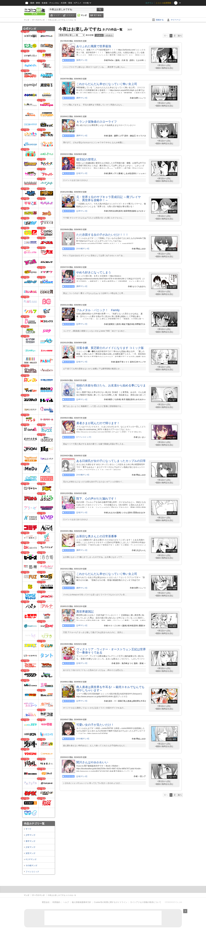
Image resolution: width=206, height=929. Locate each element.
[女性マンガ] (81, 60)
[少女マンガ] (81, 173)
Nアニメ (77, 3)
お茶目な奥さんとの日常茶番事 (96, 536)
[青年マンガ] (81, 98)
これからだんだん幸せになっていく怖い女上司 (106, 84)
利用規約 (56, 902)
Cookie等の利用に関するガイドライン (110, 902)
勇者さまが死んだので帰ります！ (98, 423)
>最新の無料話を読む (164, 68)
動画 (32, 3)
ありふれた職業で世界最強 (93, 46)
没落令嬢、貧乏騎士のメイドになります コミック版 (110, 347)
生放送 (44, 3)
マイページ (175, 20)
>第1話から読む (164, 65)
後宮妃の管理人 (86, 159)
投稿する (160, 20)
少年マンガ (30, 835)
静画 (38, 3)
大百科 (63, 3)
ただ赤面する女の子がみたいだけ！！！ (102, 234)
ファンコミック (32, 871)
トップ (56, 15)
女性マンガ (30, 853)
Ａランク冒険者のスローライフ (96, 121)
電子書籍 (97, 15)
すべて (28, 829)
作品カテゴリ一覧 (34, 823)
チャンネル (54, 3)
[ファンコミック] (83, 437)
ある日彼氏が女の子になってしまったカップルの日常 (111, 460)
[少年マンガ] (81, 211)
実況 (70, 3)
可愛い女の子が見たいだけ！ (95, 724)
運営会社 (46, 902)
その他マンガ (31, 865)
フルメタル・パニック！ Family (98, 310)
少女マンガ (30, 847)
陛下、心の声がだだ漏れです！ (96, 498)
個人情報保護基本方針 (81, 902)
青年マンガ (30, 841)
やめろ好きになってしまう (93, 272)
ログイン (149, 3)
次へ (180, 35)
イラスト (70, 15)
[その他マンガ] (82, 248)
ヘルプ (66, 902)
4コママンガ (31, 859)
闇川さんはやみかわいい (92, 762)
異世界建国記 (85, 611)
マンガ (84, 15)
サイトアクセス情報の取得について (145, 902)
